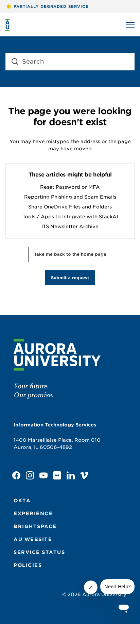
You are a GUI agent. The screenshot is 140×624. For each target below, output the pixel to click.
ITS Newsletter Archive (70, 226)
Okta (22, 500)
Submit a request (70, 277)
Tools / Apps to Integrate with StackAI (70, 216)
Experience (33, 513)
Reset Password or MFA (70, 187)
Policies (28, 565)
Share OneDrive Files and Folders (70, 206)
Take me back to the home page (70, 254)
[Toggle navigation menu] (130, 25)
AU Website (33, 539)
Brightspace (35, 526)
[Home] (7, 25)
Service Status (39, 552)
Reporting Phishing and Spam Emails (70, 197)
